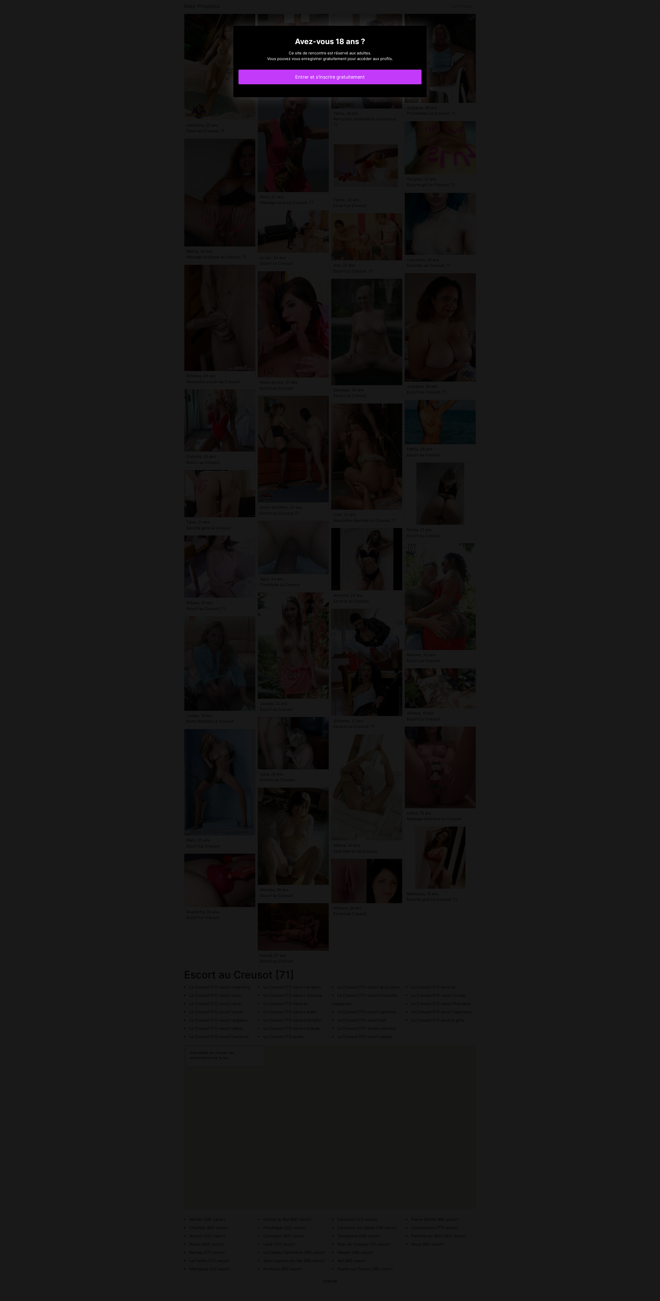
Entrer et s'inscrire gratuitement (330, 77)
